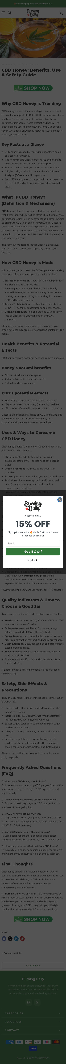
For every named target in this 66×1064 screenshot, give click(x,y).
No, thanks (33, 560)
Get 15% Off (33, 551)
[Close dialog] (60, 499)
